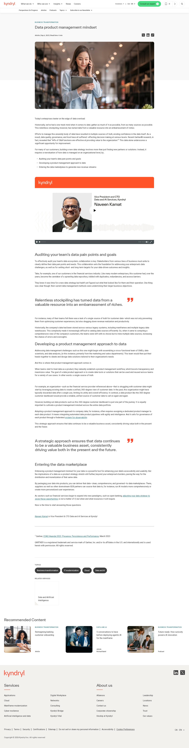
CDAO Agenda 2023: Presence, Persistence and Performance (71, 536)
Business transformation (46, 22)
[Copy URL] (152, 35)
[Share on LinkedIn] (148, 35)
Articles (44, 10)
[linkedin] (176, 672)
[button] (94, 210)
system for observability (76, 417)
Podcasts (53, 10)
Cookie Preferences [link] (125, 729)
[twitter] (182, 672)
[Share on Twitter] (143, 35)
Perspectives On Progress (28, 10)
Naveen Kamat (41, 516)
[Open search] (182, 4)
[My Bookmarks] (174, 4)
